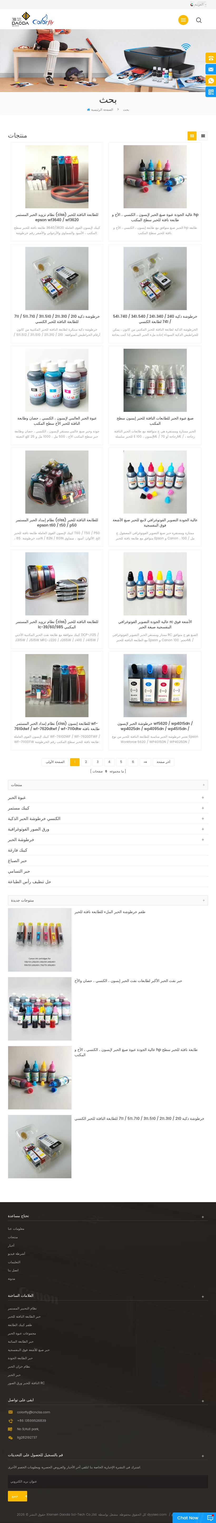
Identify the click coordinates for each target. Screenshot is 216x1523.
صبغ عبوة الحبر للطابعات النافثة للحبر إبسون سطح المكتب (155, 421)
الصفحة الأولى (55, 762)
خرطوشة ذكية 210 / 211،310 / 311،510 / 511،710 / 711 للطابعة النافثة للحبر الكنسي (57, 319)
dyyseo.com (156, 1514)
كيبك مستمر (19, 808)
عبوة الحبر (17, 797)
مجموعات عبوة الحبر (22, 1333)
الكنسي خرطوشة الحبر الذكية (34, 818)
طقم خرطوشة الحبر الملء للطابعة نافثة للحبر (110, 912)
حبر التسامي (19, 871)
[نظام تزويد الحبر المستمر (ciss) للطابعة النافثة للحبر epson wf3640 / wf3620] (56, 176)
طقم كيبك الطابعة (20, 1325)
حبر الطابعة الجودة (20, 1358)
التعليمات (14, 1262)
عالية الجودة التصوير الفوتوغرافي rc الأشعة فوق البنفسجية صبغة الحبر (155, 624)
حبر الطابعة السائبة (20, 1341)
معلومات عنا (16, 1228)
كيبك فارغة (17, 850)
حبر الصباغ (17, 860)
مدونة (11, 1278)
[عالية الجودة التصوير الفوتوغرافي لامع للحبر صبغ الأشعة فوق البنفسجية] (154, 482)
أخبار (11, 1245)
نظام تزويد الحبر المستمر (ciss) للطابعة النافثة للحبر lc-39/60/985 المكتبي (57, 624)
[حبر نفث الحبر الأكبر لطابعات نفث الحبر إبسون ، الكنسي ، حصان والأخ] (40, 1009)
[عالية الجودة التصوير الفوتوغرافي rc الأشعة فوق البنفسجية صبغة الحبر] (154, 583)
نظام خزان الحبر (19, 1366)
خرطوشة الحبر (21, 839)
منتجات (13, 1237)
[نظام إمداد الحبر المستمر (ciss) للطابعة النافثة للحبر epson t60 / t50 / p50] (56, 482)
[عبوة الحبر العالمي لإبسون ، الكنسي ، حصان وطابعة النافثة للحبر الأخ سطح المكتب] (56, 380)
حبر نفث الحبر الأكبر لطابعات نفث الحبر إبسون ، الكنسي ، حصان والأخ (128, 981)
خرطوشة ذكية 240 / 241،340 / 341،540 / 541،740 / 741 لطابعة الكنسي (155, 319)
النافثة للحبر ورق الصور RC (26, 1383)
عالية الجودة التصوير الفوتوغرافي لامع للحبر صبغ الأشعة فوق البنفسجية (155, 523)
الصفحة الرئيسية (102, 109)
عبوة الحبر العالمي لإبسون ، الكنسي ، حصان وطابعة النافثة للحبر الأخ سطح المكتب (57, 421)
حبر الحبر (14, 1375)
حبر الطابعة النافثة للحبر (24, 1316)
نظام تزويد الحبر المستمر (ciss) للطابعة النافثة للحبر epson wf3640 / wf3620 (57, 217)
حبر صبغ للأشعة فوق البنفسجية (29, 1350)
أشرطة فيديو (16, 1253)
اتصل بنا (13, 1270)
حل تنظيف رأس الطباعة (29, 881)
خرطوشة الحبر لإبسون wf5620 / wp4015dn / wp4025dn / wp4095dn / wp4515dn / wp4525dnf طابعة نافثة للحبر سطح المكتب (155, 726)
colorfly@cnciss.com (33, 1412)
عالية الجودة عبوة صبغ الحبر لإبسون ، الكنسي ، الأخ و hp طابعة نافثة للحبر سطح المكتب (155, 217)
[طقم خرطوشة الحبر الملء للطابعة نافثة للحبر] (40, 940)
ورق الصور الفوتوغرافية (28, 829)
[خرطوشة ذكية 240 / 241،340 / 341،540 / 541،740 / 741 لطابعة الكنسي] (154, 278)
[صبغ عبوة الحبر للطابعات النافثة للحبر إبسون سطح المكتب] (154, 380)
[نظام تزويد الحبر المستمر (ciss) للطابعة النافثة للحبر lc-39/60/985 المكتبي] (56, 583)
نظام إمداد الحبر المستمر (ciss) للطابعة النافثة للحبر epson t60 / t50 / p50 (57, 523)
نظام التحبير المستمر (22, 1308)
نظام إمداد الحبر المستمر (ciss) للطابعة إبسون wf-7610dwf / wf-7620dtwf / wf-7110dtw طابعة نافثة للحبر (57, 726)
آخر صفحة (163, 762)
